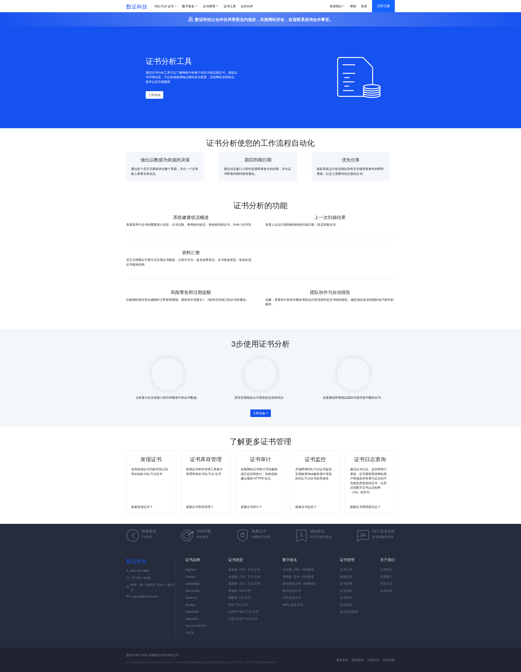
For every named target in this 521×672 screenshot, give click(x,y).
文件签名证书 (291, 597)
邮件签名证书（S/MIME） (300, 583)
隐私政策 (358, 660)
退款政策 (389, 660)
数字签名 (188, 6)
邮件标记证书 (291, 590)
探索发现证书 (140, 507)
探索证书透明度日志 (364, 507)
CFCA (189, 632)
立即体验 (154, 95)
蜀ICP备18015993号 (265, 662)
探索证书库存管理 (198, 507)
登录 (364, 6)
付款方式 (386, 583)
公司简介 (386, 569)
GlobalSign (192, 583)
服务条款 (342, 660)
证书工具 (230, 6)
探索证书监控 (304, 507)
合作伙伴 (247, 6)
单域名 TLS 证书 (239, 590)
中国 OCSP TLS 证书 (242, 618)
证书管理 (209, 6)
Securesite (192, 590)
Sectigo (190, 604)
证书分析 (346, 590)
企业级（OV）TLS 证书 (244, 576)
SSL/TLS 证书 (164, 6)
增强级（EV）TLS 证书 (244, 583)
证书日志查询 (349, 611)
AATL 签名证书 (292, 604)
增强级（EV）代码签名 (298, 576)
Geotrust (191, 597)
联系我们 (336, 6)
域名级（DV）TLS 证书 (244, 569)
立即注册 (383, 6)
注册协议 (373, 660)
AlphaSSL (192, 618)
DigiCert (190, 569)
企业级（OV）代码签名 (298, 569)
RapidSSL (192, 611)
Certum (190, 576)
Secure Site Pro (195, 625)
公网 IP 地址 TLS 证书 (243, 611)
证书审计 (346, 597)
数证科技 (136, 6)
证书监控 (346, 604)
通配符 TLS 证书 (239, 597)
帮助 (353, 6)
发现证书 (346, 576)
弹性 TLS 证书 (238, 604)
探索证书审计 (250, 507)
